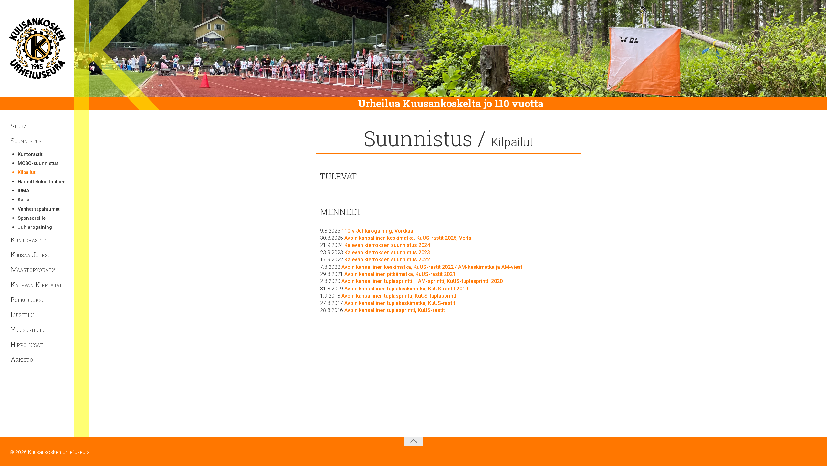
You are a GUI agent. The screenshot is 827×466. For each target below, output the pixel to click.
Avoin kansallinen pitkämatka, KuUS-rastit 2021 (399, 274)
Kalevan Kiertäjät (36, 284)
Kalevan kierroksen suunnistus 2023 (387, 252)
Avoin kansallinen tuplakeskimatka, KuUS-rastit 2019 (406, 289)
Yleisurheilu (28, 329)
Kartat (24, 200)
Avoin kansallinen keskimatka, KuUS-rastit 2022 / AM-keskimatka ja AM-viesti (432, 267)
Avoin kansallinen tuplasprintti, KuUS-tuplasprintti (399, 296)
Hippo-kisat (27, 344)
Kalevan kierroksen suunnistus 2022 (387, 260)
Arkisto (22, 359)
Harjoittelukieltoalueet (41, 182)
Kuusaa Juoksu (31, 254)
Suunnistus (26, 141)
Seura (19, 126)
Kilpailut (27, 172)
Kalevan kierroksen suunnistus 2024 (387, 245)
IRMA (23, 191)
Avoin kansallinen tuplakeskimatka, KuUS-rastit (399, 303)
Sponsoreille (32, 218)
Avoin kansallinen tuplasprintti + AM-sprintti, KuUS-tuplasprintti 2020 (422, 281)
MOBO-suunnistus (38, 163)
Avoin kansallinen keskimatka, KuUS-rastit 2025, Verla (407, 238)
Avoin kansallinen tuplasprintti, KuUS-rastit (394, 310)
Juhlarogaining (35, 227)
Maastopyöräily (33, 269)
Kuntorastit (30, 154)
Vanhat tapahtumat (39, 209)
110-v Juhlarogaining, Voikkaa (377, 231)
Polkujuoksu (28, 299)
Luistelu (22, 314)
